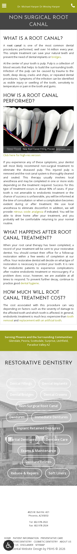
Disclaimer (26, 544)
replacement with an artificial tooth (40, 320)
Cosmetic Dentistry (46, 541)
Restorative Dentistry (18, 541)
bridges (56, 57)
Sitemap (40, 544)
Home (7, 538)
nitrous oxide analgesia (28, 211)
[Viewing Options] (8, 545)
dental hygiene (30, 283)
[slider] (38, 150)
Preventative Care (52, 538)
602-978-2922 (41, 521)
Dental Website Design (27, 549)
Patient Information (26, 538)
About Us (65, 541)
